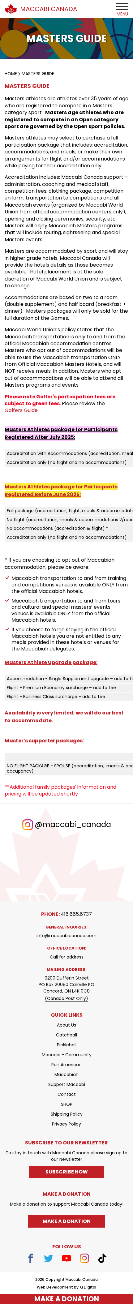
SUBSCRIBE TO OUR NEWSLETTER (66, 1142)
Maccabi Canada (48, 9)
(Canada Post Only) (66, 998)
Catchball (66, 1035)
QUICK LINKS (67, 1015)
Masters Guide (38, 74)
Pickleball (66, 1045)
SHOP (66, 1104)
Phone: (66, 914)
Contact (67, 1094)
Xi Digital (87, 1287)
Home (11, 74)
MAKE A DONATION (66, 1299)
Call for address (67, 957)
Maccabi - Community (67, 1055)
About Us (66, 1025)
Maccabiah (66, 1074)
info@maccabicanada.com (66, 936)
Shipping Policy (67, 1114)
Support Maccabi (66, 1084)
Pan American (66, 1065)
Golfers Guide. (22, 410)
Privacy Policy (66, 1124)
